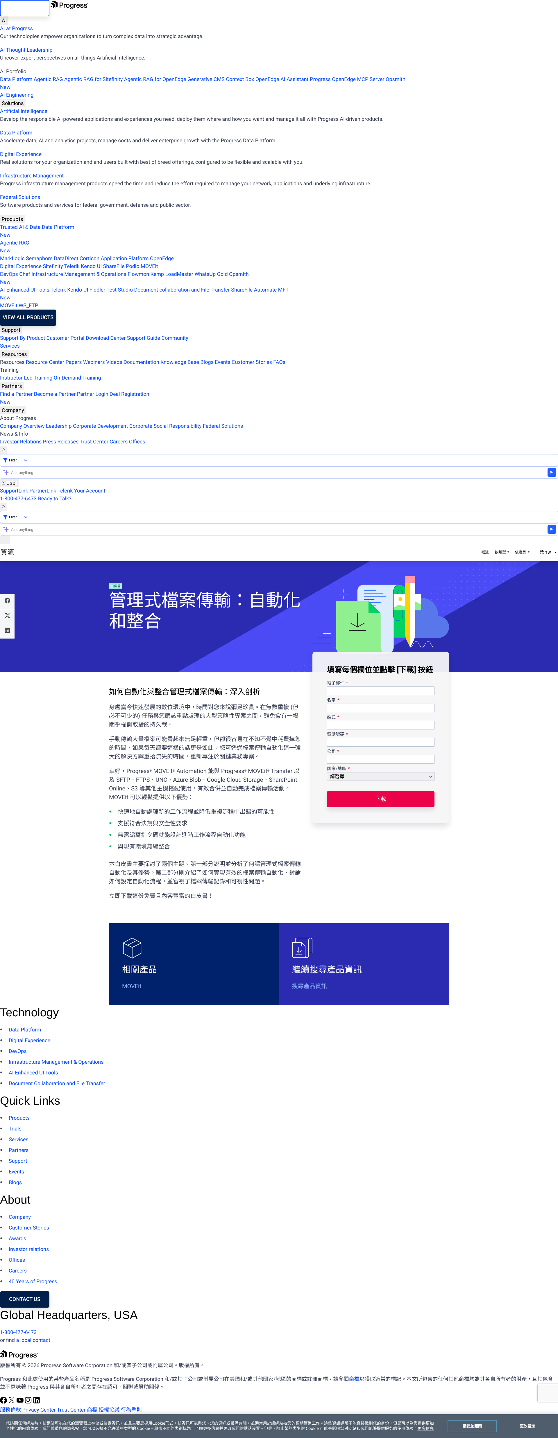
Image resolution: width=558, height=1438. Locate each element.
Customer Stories (252, 362)
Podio (132, 266)
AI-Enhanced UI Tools (24, 290)
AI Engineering (16, 95)
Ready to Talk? (54, 499)
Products (12, 219)
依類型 (500, 552)
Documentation (141, 362)
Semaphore (39, 259)
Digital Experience (21, 154)
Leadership (59, 426)
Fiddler (97, 290)
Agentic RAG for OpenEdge (155, 79)
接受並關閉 (472, 1425)
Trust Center (94, 442)
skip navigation (24, 8)
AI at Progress (16, 29)
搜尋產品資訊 (309, 986)
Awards (17, 1239)
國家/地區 (336, 769)
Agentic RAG (48, 79)
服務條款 (10, 1410)
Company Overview (22, 426)
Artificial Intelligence (23, 111)
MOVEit (149, 266)
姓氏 (331, 717)
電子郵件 (336, 683)
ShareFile (114, 266)
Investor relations (29, 1249)
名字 (331, 700)
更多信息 (425, 1428)
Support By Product (22, 338)
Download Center (106, 338)
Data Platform (16, 79)
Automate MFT (144, 294)
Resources (14, 354)
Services (10, 346)
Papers (73, 362)
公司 (331, 751)
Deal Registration (74, 398)
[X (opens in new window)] (12, 1402)
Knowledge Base (179, 362)
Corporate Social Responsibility (165, 426)
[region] (279, 1426)
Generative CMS (206, 79)
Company (13, 410)
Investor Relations (21, 442)
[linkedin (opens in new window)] (36, 1402)
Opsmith (202, 83)
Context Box (240, 79)
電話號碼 (335, 734)
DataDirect (66, 259)
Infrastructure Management (32, 176)
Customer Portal (65, 338)
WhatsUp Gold (211, 274)
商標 (354, 1379)
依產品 (520, 552)
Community (174, 338)
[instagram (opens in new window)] (29, 1402)
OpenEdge (162, 259)
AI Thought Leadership (26, 50)
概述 (485, 552)
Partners (12, 386)
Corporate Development (100, 426)
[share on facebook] (7, 601)
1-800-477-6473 (18, 499)
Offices (137, 442)
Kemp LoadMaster (172, 274)
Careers (119, 442)
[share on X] (7, 616)
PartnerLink (42, 491)
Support (11, 330)
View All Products (28, 317)
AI (4, 20)
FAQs (279, 362)
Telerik (72, 266)
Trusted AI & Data (20, 227)
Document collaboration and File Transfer (182, 290)
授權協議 (109, 1410)
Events (222, 362)
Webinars (94, 362)
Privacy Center (39, 1410)
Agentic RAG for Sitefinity (93, 79)
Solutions (13, 103)
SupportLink (14, 491)
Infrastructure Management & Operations (78, 274)
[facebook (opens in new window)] (4, 1402)
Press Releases (60, 442)
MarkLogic (12, 259)
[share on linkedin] (7, 631)
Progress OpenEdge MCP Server (347, 79)
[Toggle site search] (3, 507)
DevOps (9, 274)
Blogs (207, 362)
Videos (114, 362)
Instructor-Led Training (26, 378)
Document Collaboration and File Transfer (57, 1084)
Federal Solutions (20, 197)
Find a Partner (16, 394)
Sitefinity (53, 266)
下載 (380, 799)
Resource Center (45, 362)
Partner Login (92, 394)
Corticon (89, 259)
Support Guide (143, 338)
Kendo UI (91, 266)
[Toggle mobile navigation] (5, 539)
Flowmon (138, 274)
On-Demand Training (77, 378)
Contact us (24, 1299)
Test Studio (120, 290)
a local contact (33, 1340)
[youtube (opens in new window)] (21, 1402)
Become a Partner (55, 394)
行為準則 (131, 1410)
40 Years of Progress (33, 1282)
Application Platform (125, 259)
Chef (24, 274)
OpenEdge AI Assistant (282, 79)
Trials (15, 1129)
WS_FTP (28, 306)
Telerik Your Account (81, 491)
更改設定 (527, 1425)
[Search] (3, 450)
